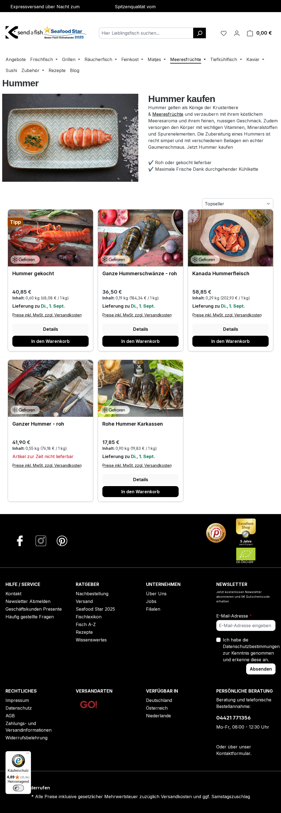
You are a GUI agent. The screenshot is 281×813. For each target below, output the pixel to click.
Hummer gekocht (33, 273)
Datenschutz (18, 708)
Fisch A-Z (86, 624)
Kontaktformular (233, 753)
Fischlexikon (89, 616)
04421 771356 (233, 718)
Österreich (157, 708)
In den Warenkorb (50, 341)
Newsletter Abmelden (27, 601)
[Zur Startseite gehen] (46, 32)
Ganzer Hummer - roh (38, 424)
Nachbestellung (92, 593)
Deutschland (159, 700)
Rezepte (84, 632)
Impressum (17, 700)
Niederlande (158, 715)
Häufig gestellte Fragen (29, 616)
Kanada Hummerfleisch (220, 273)
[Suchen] (199, 32)
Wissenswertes (91, 640)
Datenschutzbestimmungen (251, 646)
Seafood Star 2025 (95, 609)
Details (50, 329)
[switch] (18, 788)
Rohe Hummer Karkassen (132, 424)
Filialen (153, 609)
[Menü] (27, 754)
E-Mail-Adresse (234, 616)
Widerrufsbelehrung (26, 737)
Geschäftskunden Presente (33, 609)
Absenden (261, 669)
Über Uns (156, 593)
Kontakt (13, 593)
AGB (10, 715)
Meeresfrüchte (167, 114)
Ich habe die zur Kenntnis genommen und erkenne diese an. (251, 649)
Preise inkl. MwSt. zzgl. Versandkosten (47, 315)
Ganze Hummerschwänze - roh (139, 273)
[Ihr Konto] (236, 32)
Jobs (151, 601)
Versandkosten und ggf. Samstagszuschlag (205, 796)
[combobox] (146, 32)
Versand (84, 601)
